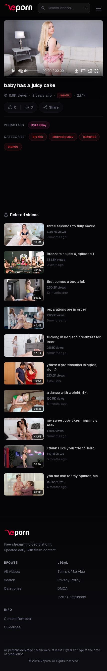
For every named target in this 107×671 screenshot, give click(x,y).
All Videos (12, 571)
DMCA (62, 588)
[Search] (85, 8)
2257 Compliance (71, 597)
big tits (38, 137)
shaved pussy (63, 137)
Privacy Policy (69, 580)
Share (54, 107)
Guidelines (12, 627)
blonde (13, 147)
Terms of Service (71, 571)
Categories (13, 588)
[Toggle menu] (98, 8)
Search (9, 580)
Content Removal (18, 618)
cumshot (89, 137)
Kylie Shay (39, 125)
